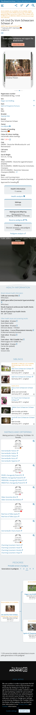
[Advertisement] (18, 262)
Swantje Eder (5, 116)
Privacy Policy (23, 704)
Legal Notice (18, 679)
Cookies (5, 706)
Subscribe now (18, 44)
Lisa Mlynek (5, 126)
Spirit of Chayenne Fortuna (10, 106)
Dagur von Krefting (7, 101)
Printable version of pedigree (18, 566)
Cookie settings (11, 711)
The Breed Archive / (8, 1)
